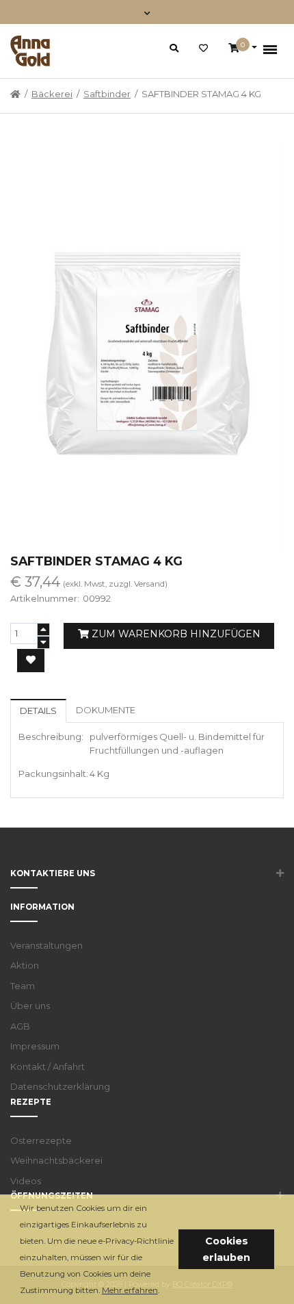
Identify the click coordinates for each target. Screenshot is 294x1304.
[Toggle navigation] (147, 12)
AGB (20, 1026)
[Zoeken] (174, 47)
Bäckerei (51, 93)
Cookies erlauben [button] (226, 1249)
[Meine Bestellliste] (203, 48)
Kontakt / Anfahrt (47, 1066)
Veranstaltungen (46, 945)
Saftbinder (107, 93)
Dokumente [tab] (105, 709)
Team (22, 985)
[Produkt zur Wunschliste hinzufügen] (30, 660)
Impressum (34, 1045)
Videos (25, 1180)
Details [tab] (38, 710)
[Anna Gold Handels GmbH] (30, 51)
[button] (163, 1291)
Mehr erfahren (130, 1290)
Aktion (24, 965)
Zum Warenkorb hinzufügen (174, 634)
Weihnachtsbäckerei (56, 1160)
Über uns (30, 1005)
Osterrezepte (41, 1140)
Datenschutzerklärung (60, 1086)
